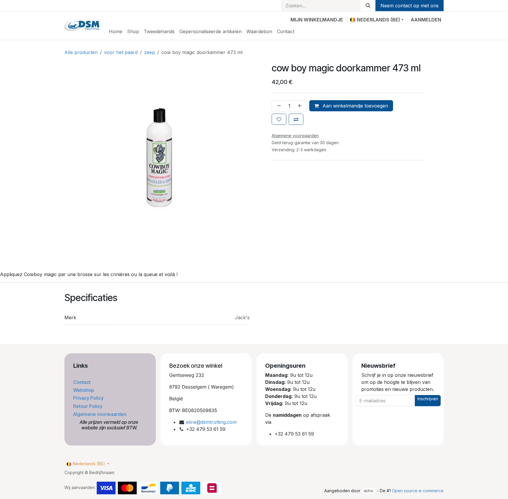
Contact (82, 382)
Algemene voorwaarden (100, 414)
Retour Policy (88, 406)
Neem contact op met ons (409, 6)
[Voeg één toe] (301, 105)
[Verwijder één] (278, 105)
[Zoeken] (368, 5)
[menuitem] (115, 31)
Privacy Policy (89, 398)
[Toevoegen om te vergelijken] (296, 119)
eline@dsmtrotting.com (211, 422)
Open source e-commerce (418, 490)
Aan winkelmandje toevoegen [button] (354, 106)
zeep (149, 52)
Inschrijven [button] (427, 398)
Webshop (84, 390)
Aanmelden (426, 20)
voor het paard (121, 52)
